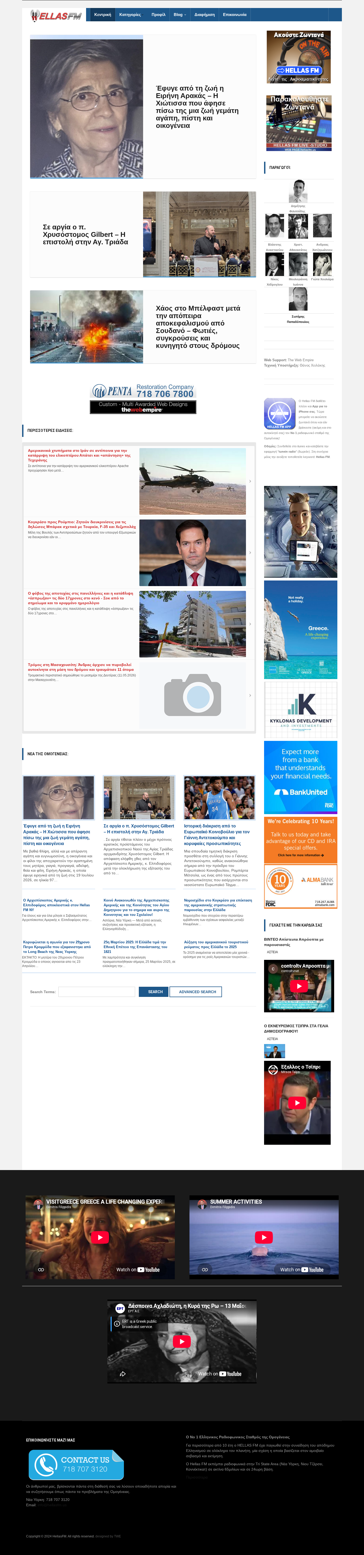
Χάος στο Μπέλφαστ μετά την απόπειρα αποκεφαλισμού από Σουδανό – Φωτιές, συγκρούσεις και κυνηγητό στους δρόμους (198, 327)
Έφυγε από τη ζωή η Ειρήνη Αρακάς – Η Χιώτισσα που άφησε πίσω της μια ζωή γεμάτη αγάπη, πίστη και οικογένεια (197, 106)
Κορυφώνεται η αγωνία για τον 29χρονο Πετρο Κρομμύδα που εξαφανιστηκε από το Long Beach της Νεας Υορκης (57, 947)
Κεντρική (102, 14)
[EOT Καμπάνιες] (300, 629)
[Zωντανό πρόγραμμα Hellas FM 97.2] (299, 57)
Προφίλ (158, 14)
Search (155, 992)
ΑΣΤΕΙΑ (272, 952)
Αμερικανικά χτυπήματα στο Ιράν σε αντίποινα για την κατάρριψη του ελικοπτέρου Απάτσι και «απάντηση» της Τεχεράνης (79, 455)
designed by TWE (108, 1536)
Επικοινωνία (234, 14)
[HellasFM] (58, 15)
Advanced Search (197, 992)
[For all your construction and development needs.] (143, 391)
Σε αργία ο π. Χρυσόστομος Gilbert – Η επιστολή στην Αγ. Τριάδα (85, 234)
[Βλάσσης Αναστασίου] (275, 225)
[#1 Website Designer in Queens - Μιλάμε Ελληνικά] (143, 407)
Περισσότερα (197, 1477)
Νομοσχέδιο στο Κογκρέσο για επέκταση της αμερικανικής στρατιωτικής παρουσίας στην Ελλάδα (218, 905)
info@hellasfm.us (52, 1505)
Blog (179, 14)
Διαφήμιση (205, 14)
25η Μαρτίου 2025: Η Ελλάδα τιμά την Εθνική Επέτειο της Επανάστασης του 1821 (135, 947)
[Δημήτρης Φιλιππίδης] (298, 191)
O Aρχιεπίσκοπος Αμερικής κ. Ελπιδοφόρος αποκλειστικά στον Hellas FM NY (56, 905)
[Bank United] (300, 777)
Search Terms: (43, 992)
